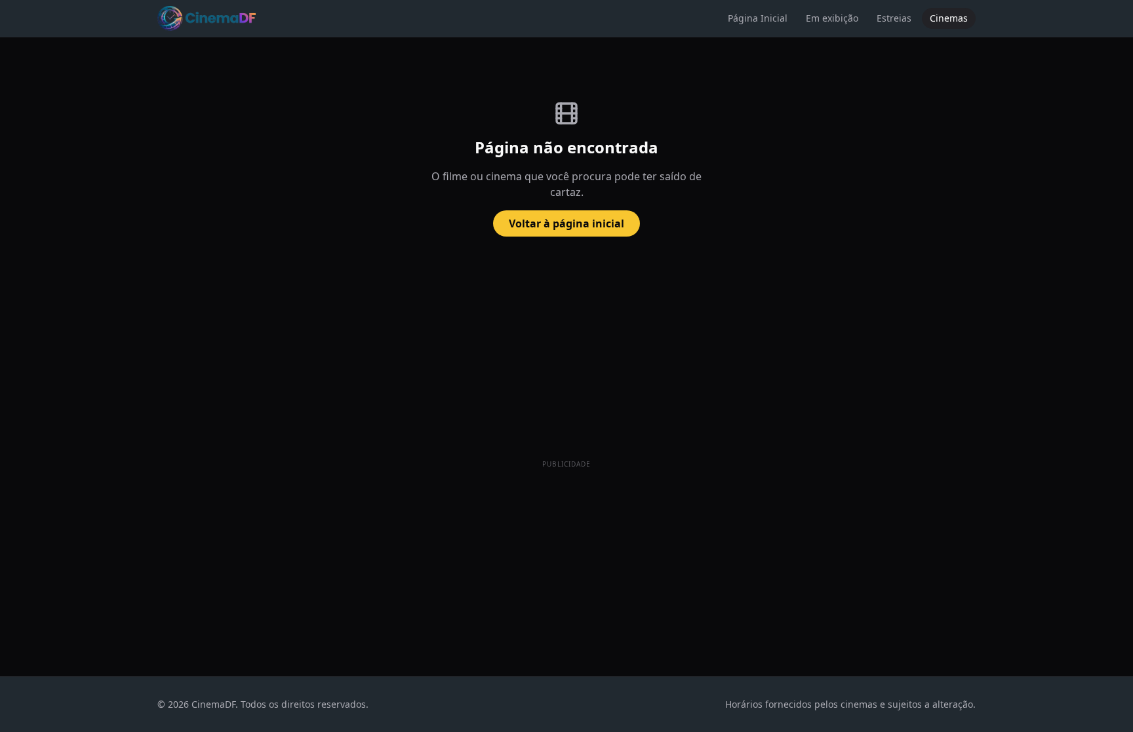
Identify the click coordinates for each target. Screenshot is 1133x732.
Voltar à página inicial (566, 223)
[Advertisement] (566, 563)
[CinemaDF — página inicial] (206, 18)
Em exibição (832, 18)
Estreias (894, 18)
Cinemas (949, 18)
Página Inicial (757, 18)
